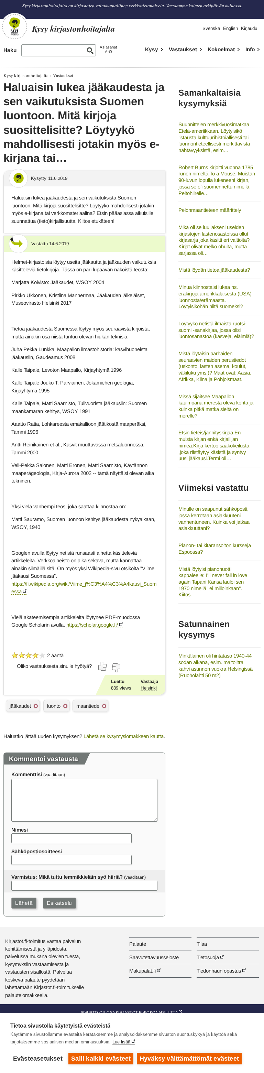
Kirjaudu (249, 28)
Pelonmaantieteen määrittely (209, 210)
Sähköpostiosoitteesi (36, 851)
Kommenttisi (26, 774)
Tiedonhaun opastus (219, 971)
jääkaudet (20, 706)
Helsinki (149, 688)
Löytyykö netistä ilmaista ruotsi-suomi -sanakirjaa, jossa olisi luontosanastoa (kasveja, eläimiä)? (216, 330)
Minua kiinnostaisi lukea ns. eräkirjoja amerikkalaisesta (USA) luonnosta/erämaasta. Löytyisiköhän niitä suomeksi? (215, 296)
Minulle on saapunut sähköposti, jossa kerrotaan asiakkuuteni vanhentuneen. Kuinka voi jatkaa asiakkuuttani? (214, 518)
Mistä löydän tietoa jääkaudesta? (214, 270)
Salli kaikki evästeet (101, 1058)
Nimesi (19, 830)
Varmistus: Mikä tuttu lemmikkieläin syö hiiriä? (67, 877)
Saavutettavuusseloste (154, 957)
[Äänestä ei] (115, 667)
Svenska (211, 28)
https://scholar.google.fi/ (92, 625)
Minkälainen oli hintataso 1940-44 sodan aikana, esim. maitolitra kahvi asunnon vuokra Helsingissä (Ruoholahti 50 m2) (215, 665)
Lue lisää (121, 1041)
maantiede (87, 706)
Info (250, 49)
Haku (9, 50)
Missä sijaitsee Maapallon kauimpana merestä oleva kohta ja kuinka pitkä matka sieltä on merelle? (215, 406)
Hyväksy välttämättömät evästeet (189, 1058)
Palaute (137, 944)
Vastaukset (183, 49)
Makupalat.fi (142, 971)
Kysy (151, 49)
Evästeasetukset (38, 1058)
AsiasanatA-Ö (108, 49)
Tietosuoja (208, 957)
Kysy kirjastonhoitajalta (25, 75)
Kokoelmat (221, 49)
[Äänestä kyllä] (102, 666)
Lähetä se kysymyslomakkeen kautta (124, 736)
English (230, 28)
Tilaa (202, 944)
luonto (53, 706)
